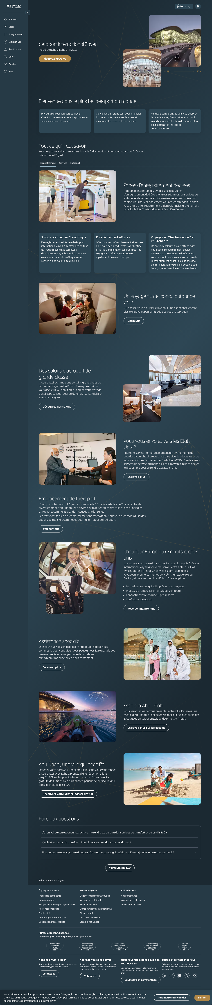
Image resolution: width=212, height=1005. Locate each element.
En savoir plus (136, 477)
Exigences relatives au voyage (95, 895)
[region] (106, 997)
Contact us (49, 973)
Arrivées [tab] (63, 163)
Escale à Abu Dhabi (89, 921)
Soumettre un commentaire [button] (141, 980)
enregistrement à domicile (157, 205)
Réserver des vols (88, 904)
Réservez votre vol (55, 58)
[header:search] (190, 6)
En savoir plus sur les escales (146, 728)
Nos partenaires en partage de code (57, 904)
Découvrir (133, 321)
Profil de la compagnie (50, 895)
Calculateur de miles (131, 904)
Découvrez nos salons (57, 406)
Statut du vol (86, 913)
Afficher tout (51, 529)
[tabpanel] (120, 222)
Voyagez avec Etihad (90, 900)
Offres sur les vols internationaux (96, 908)
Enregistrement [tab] (48, 163)
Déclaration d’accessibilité (52, 921)
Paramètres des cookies (172, 997)
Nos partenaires (129, 895)
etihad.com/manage (52, 658)
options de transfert (51, 519)
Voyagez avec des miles (133, 900)
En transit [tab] (75, 163)
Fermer (202, 997)
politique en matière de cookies (45, 997)
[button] (27, 12)
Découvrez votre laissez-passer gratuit (68, 794)
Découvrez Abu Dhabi (90, 917)
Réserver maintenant (141, 608)
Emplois (43, 913)
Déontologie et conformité (52, 917)
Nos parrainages (47, 900)
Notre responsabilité (49, 908)
